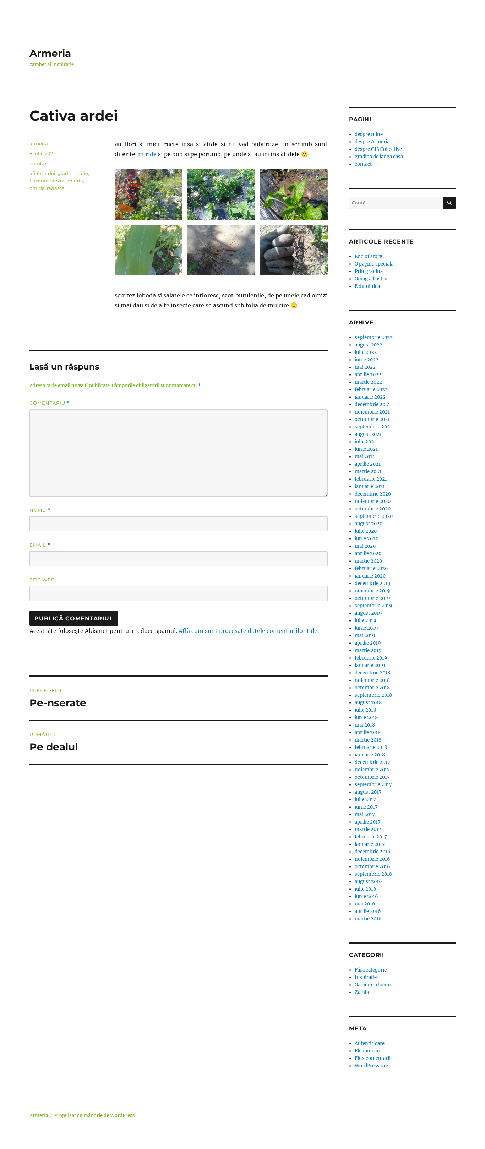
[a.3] (294, 194)
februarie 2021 (371, 479)
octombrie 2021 (372, 419)
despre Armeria (372, 142)
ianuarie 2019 (370, 665)
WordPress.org (371, 1066)
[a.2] (221, 194)
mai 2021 (365, 457)
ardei (49, 173)
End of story (368, 256)
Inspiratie (366, 977)
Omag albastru (371, 279)
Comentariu (49, 403)
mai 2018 (365, 725)
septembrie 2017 (373, 785)
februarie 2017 (371, 837)
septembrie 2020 (374, 516)
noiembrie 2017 (372, 770)
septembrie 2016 (373, 874)
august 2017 (368, 792)
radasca (56, 188)
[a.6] (221, 250)
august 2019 (368, 613)
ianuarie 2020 (370, 576)
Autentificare (370, 1043)
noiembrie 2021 (372, 412)
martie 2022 (368, 382)
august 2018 (368, 703)
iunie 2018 (366, 718)
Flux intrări (367, 1051)
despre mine (369, 134)
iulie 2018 (365, 710)
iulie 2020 (366, 531)
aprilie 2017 (368, 822)
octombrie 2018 (372, 688)
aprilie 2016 (368, 911)
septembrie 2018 (373, 695)
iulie (83, 173)
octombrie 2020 (373, 509)
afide (35, 173)
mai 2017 (365, 814)
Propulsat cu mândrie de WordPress (94, 1115)
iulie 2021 (365, 442)
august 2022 (368, 345)
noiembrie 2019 (372, 591)
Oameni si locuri (373, 985)
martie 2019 (368, 650)
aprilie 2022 (368, 375)
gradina (67, 173)
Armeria (50, 53)
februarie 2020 (371, 568)
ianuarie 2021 (370, 486)
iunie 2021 (366, 449)
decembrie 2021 (372, 404)
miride (147, 154)
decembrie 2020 (373, 494)
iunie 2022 (366, 360)
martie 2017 (368, 829)
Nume (39, 510)
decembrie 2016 (373, 852)
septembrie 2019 (373, 606)
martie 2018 (368, 740)
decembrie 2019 (373, 583)
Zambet (38, 163)
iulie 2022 (366, 352)
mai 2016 (365, 904)
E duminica (367, 286)
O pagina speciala (374, 264)
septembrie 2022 (374, 337)
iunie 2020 (366, 539)
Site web (42, 579)
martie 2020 (368, 561)
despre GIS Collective (378, 149)
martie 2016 (368, 919)
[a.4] (148, 250)
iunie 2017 (366, 807)
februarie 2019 (371, 658)
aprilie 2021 (368, 464)
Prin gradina (369, 271)
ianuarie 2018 (370, 755)
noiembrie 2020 (373, 501)
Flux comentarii (373, 1058)
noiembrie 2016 (372, 859)
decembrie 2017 (372, 762)
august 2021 (368, 434)
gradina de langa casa (379, 157)
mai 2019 (365, 636)
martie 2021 (368, 472)
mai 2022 (365, 367)
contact (363, 164)
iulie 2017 (365, 800)
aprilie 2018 (368, 732)
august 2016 (368, 882)
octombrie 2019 (372, 598)
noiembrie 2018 (372, 680)
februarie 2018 (371, 747)
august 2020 (368, 524)
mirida (75, 181)
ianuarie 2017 (370, 844)
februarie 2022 (371, 390)
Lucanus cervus (47, 181)
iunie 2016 (366, 896)
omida (37, 188)
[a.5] (294, 250)
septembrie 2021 (373, 427)
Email (40, 545)
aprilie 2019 (368, 643)
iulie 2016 (365, 889)
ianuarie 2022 (370, 397)
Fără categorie (371, 970)
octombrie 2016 (372, 867)
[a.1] (148, 194)
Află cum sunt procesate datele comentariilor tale (248, 630)
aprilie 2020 (368, 554)
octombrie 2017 (372, 777)
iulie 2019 (365, 621)
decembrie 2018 (372, 673)
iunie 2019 (366, 628)
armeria (38, 143)
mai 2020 (365, 546)
